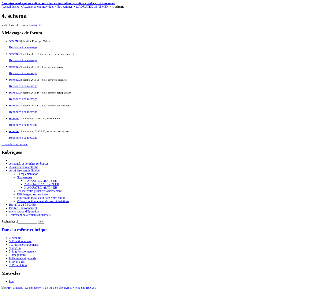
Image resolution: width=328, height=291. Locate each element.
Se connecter (33, 287)
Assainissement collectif (23, 167)
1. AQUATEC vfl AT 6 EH (92, 6)
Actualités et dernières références (28, 163)
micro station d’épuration (24, 211)
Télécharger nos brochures (32, 194)
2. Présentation (18, 265)
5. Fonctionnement (20, 241)
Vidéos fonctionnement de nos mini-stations (43, 201)
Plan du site (50, 287)
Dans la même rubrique (24, 229)
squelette (18, 287)
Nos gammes (64, 6)
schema (14, 40)
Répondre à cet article (15, 144)
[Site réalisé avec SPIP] (6, 287)
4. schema (15, 237)
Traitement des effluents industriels (29, 214)
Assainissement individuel (38, 6)
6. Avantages (16, 261)
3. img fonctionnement (22, 251)
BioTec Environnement (23, 208)
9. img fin (15, 248)
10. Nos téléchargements (24, 244)
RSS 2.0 (90, 287)
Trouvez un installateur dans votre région (41, 197)
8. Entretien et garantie (22, 258)
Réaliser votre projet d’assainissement (39, 191)
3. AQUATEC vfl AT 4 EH (40, 187)
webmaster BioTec (35, 25)
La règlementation (27, 173)
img (11, 281)
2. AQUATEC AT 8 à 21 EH (41, 184)
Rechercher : (9, 221)
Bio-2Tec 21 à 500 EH (22, 204)
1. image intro (17, 254)
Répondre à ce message (23, 47)
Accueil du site (10, 6)
